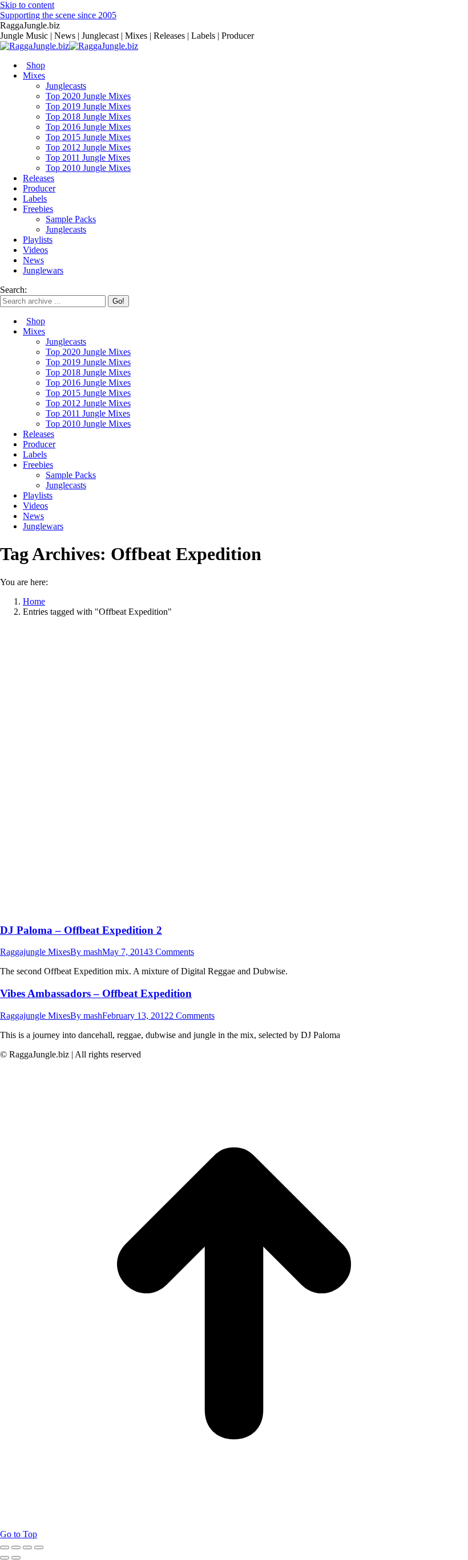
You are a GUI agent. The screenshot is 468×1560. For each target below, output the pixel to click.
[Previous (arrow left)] (4, 1557)
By (86, 952)
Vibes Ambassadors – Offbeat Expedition (96, 993)
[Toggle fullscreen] (27, 1547)
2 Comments (192, 1015)
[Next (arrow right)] (16, 1557)
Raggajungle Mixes (35, 952)
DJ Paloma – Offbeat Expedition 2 (81, 930)
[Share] (16, 1547)
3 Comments (171, 952)
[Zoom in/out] (38, 1547)
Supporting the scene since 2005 (58, 15)
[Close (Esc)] (4, 1547)
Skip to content (27, 5)
